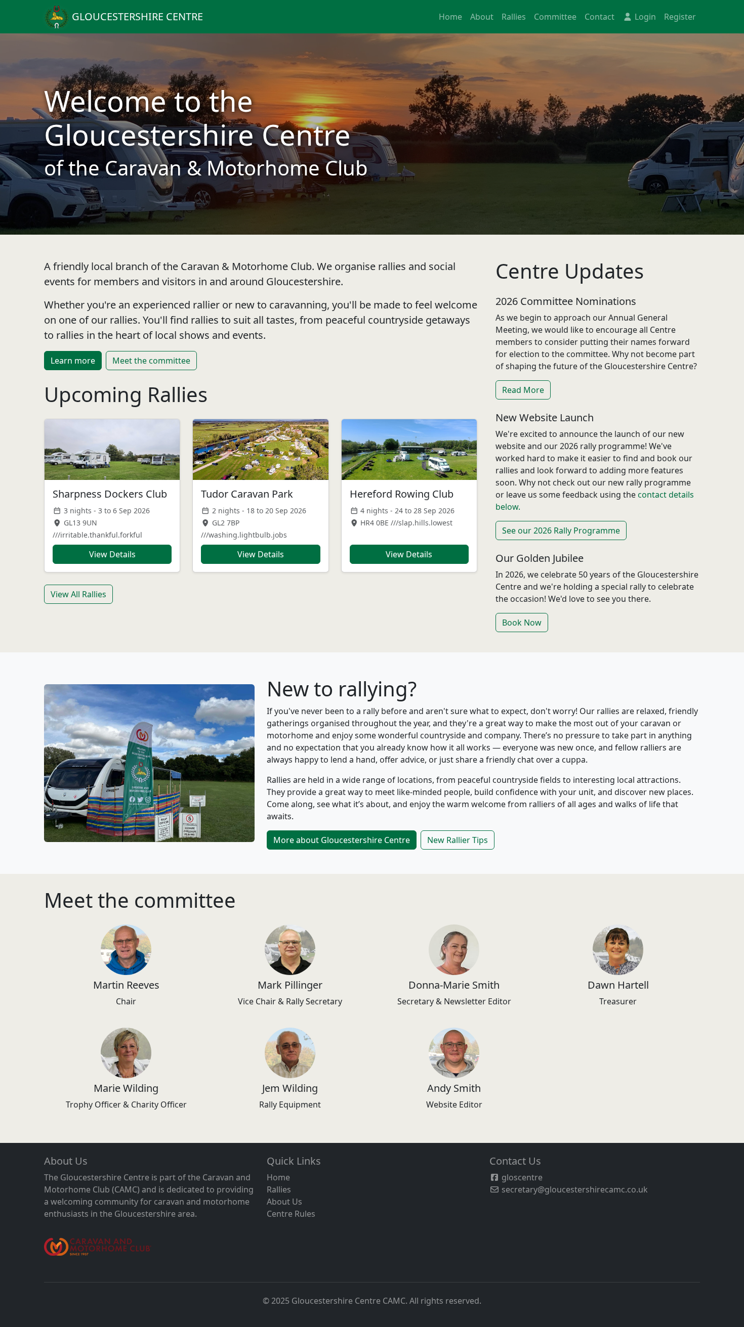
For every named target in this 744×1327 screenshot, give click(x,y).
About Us (284, 1201)
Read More (523, 389)
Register (680, 16)
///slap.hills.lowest (421, 522)
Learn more (73, 360)
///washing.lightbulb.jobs (244, 535)
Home (450, 16)
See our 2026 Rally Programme (561, 530)
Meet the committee (151, 360)
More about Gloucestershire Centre (341, 840)
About (481, 16)
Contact (599, 16)
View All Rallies (78, 594)
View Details (112, 554)
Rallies (514, 16)
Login (644, 16)
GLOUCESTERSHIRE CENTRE (136, 16)
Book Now (522, 622)
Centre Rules (291, 1213)
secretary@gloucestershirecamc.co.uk (574, 1189)
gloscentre (521, 1177)
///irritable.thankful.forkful (97, 535)
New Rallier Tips (457, 840)
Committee (555, 16)
